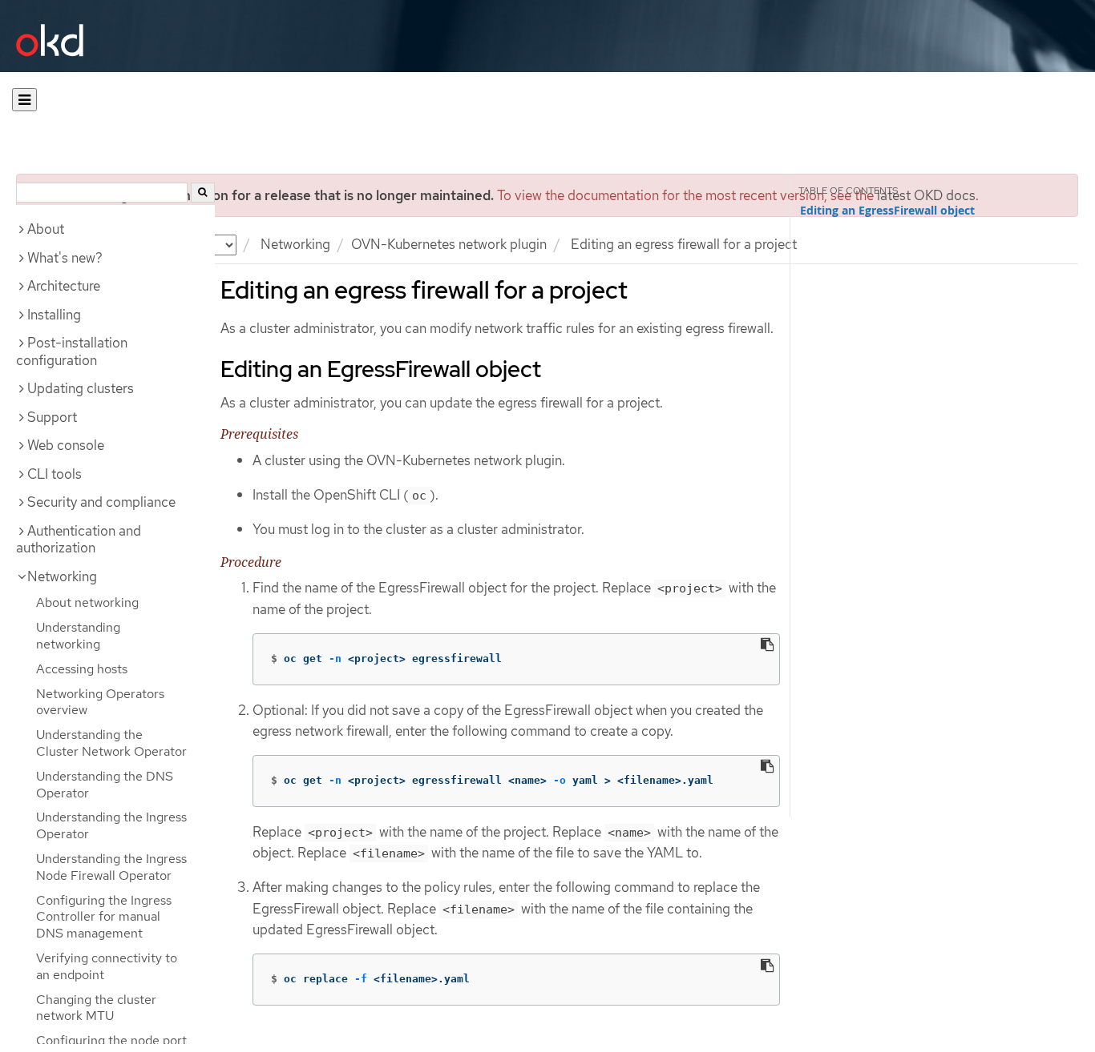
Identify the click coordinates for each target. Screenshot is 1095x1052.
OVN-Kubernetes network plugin (449, 244)
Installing (54, 314)
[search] (203, 193)
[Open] (24, 99)
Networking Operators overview (100, 702)
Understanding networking (78, 635)
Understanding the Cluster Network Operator (111, 743)
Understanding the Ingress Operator (111, 825)
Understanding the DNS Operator (104, 784)
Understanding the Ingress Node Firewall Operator (111, 867)
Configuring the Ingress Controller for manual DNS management (104, 917)
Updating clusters (80, 388)
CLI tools (54, 474)
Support (52, 417)
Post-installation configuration (71, 351)
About (45, 229)
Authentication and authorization (78, 539)
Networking (295, 244)
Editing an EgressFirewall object (887, 211)
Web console (65, 445)
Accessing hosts (81, 669)
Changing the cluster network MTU (96, 1008)
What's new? (65, 258)
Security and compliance (101, 502)
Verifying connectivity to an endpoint (106, 966)
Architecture (63, 286)
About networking (87, 602)
